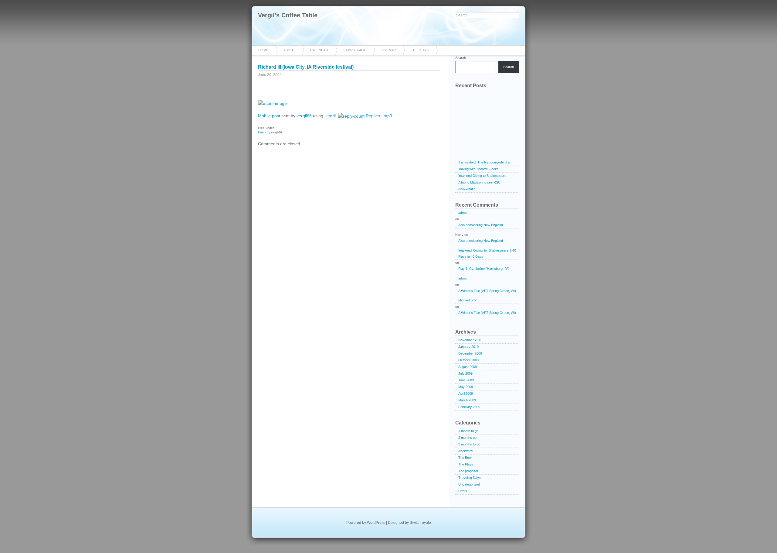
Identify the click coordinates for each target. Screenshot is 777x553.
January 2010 (468, 347)
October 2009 (468, 360)
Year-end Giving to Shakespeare (482, 175)
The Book (465, 457)
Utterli (330, 115)
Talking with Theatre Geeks (478, 169)
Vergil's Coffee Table (287, 15)
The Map (388, 50)
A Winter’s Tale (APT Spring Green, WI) (487, 291)
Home (263, 50)
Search (460, 58)
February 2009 (469, 407)
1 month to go (468, 431)
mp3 (388, 115)
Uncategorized (469, 484)
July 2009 (465, 373)
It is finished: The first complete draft (484, 162)
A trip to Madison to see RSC (479, 182)
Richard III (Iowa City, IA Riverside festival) (306, 67)
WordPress (376, 522)
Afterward (465, 451)
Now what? (466, 189)
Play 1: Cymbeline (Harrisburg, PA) (484, 268)
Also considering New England (480, 225)
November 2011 (470, 340)
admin (462, 213)
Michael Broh (467, 300)
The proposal (468, 471)
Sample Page (354, 50)
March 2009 (467, 400)
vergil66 (304, 115)
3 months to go (469, 444)
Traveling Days (469, 477)
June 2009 (466, 380)
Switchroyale (420, 522)
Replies (373, 115)
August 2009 (467, 367)
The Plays (420, 50)
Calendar (319, 50)
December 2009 (470, 353)
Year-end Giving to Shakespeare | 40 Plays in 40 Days (487, 253)
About (289, 50)
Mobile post (269, 115)
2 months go (467, 437)
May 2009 (465, 387)
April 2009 (465, 393)
